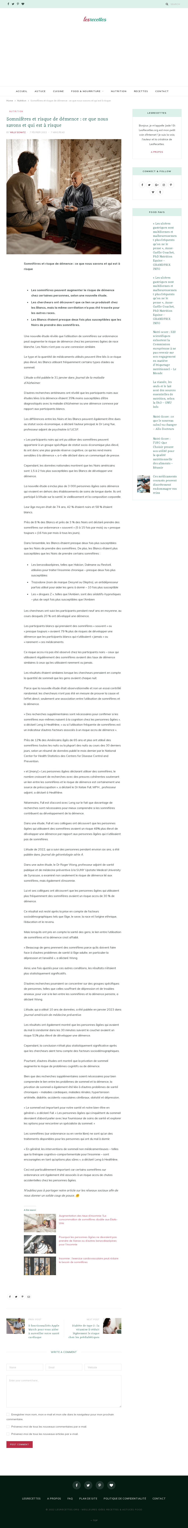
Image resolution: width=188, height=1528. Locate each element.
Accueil (21, 91)
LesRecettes (31, 1498)
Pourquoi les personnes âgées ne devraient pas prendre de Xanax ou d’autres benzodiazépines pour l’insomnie (88, 1240)
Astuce (40, 91)
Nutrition (118, 91)
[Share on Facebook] (10, 274)
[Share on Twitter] (10, 284)
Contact (162, 91)
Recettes (141, 91)
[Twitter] (88, 1485)
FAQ (70, 1498)
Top (95, 1520)
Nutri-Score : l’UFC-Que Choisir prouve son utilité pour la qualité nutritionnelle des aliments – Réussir (163, 453)
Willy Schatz (18, 132)
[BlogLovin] (111, 1485)
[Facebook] (77, 1485)
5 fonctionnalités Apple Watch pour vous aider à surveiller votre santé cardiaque (43, 1331)
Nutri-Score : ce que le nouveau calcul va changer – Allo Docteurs (165, 423)
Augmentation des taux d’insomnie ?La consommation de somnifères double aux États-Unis (88, 1219)
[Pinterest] (10, 293)
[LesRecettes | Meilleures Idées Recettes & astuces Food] (94, 19)
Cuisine (58, 91)
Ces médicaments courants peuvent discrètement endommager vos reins (165, 485)
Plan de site (88, 1498)
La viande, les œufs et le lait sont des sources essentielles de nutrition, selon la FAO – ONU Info (164, 394)
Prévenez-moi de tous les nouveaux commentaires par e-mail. (49, 1426)
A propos (157, 152)
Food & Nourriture (86, 91)
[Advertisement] (94, 59)
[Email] (10, 303)
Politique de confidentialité (125, 1498)
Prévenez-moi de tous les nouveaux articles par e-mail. (44, 1434)
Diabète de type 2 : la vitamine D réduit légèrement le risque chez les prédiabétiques (83, 1331)
